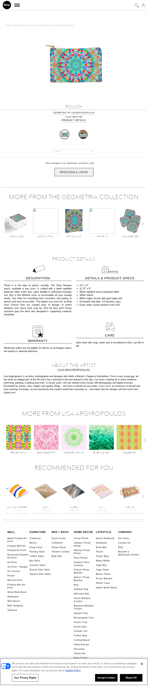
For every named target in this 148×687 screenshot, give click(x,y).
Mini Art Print (14, 580)
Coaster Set (80, 631)
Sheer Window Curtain (82, 600)
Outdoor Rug (81, 589)
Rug (76, 585)
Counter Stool (37, 565)
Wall (11, 532)
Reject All (131, 677)
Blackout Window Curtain (83, 607)
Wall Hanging (15, 605)
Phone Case (103, 583)
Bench (33, 543)
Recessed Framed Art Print (17, 556)
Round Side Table (40, 569)
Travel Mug (102, 556)
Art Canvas (13, 571)
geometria (59, 112)
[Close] (142, 664)
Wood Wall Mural (17, 592)
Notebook (101, 543)
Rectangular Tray (84, 617)
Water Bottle (103, 560)
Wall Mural (13, 601)
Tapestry (12, 610)
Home (8, 25)
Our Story (123, 538)
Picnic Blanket (104, 578)
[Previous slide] (5, 224)
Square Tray (81, 613)
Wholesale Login (74, 172)
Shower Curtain (60, 551)
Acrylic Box (80, 626)
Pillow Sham (59, 547)
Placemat (79, 649)
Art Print (12, 562)
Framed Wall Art (16, 546)
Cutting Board (82, 640)
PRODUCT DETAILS (74, 120)
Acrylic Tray (80, 622)
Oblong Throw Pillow (82, 552)
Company (125, 532)
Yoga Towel (102, 569)
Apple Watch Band (106, 587)
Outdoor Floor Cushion (82, 564)
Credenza (35, 538)
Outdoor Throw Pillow (82, 544)
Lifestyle (103, 532)
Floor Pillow (81, 558)
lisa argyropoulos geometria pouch (54, 25)
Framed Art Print (16, 550)
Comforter (57, 543)
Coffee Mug (80, 635)
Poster (11, 575)
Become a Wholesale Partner (128, 553)
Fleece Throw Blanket (81, 571)
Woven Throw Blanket (81, 579)
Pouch (30, 25)
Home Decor (83, 532)
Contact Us (124, 543)
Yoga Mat (101, 565)
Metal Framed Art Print (17, 540)
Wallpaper (13, 596)
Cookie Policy (73, 670)
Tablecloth (80, 653)
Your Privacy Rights (25, 677)
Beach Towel (103, 574)
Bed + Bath (60, 532)
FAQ (120, 547)
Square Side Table (40, 574)
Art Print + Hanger (17, 567)
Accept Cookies (106, 677)
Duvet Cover (59, 538)
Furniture (38, 532)
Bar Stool (35, 560)
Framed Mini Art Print (16, 586)
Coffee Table (37, 556)
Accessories (19, 25)
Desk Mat (101, 547)
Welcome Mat (81, 593)
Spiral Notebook (105, 538)
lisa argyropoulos (83, 112)
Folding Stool (37, 551)
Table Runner (81, 644)
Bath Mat (57, 556)
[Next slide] (142, 224)
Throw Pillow (81, 538)
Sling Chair (36, 547)
